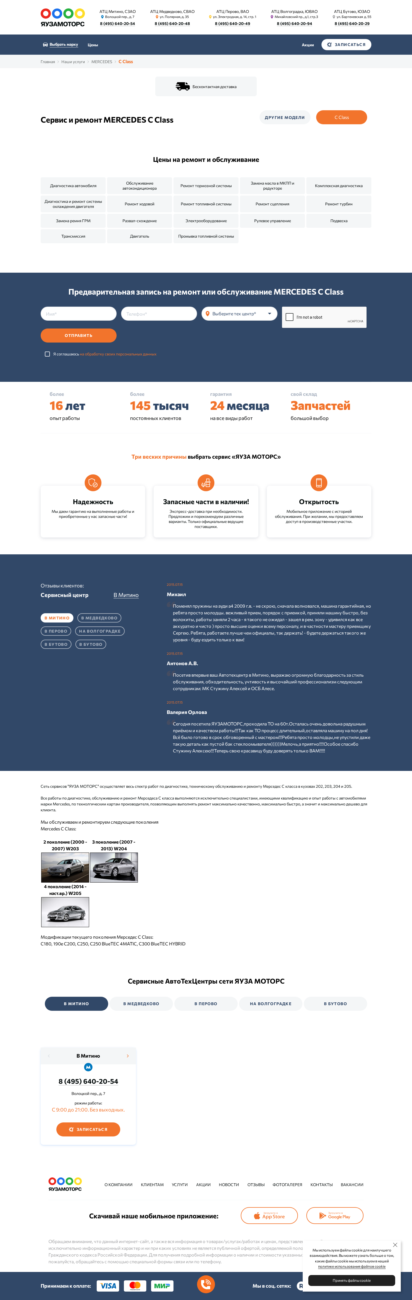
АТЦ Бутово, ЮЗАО (352, 11)
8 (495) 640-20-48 (172, 23)
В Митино (88, 1056)
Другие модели (285, 117)
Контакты (322, 1184)
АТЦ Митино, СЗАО (117, 11)
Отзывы (256, 1184)
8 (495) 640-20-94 (294, 23)
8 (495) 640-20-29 (352, 23)
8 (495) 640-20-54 (117, 23)
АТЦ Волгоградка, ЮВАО (294, 11)
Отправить (78, 335)
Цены (93, 44)
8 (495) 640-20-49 (232, 23)
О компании (119, 1184)
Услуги (180, 1184)
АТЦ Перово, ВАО (232, 11)
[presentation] (49, 1056)
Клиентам (152, 1184)
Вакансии (352, 1184)
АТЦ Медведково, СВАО (172, 11)
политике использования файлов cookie (352, 1266)
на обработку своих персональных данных (118, 354)
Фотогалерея (287, 1184)
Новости (229, 1184)
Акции (308, 44)
